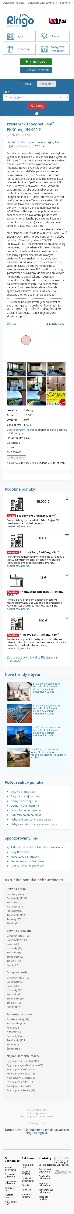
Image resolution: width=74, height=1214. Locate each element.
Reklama (28, 1158)
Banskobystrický (15, 894)
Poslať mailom (18, 146)
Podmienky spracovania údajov (37, 1116)
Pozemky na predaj (26, 810)
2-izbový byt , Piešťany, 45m (33, 552)
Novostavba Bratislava (25, 856)
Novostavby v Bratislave (20, 1077)
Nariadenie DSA (11, 1203)
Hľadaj (37, 106)
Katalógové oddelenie (45, 1184)
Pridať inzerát (38, 61)
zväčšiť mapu (55, 323)
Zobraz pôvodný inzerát (20, 429)
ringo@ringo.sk (37, 1133)
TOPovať (38, 146)
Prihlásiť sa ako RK (38, 70)
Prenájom (46, 83)
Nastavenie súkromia (11, 1182)
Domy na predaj (24, 801)
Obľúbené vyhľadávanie (41, 2)
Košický (11, 902)
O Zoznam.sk (12, 1159)
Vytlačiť (54, 142)
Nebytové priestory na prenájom (34, 824)
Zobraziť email (16, 457)
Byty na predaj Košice (18, 1069)
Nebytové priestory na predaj (32, 819)
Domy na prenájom (25, 805)
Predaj (28, 83)
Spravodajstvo (46, 1164)
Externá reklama (26, 1173)
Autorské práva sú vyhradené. (62, 1163)
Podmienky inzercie (37, 1113)
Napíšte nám (9, 1196)
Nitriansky (12, 906)
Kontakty (45, 1158)
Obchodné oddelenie (44, 1177)
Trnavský (11, 919)
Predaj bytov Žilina (17, 1086)
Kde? (6, 91)
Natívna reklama (26, 1195)
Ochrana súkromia (10, 1175)
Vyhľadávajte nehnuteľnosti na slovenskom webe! (35, 847)
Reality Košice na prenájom (27, 866)
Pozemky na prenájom (27, 815)
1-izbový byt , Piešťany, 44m (33, 635)
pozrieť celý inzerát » (18, 526)
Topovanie (65, 2)
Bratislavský (13, 898)
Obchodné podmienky (28, 1179)
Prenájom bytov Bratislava (27, 861)
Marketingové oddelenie (46, 1191)
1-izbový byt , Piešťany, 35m (31, 515)
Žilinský (11, 923)
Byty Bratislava (20, 852)
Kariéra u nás (9, 1189)
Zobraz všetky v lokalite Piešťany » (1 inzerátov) (33, 658)
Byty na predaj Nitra (17, 1082)
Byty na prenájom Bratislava (22, 1065)
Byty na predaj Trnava (18, 1090)
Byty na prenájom (25, 796)
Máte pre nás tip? (43, 1198)
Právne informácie (10, 1168)
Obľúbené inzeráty (13, 2)
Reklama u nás (27, 1166)
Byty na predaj (23, 791)
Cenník (25, 1185)
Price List (26, 1190)
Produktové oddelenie (45, 1170)
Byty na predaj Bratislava (20, 1061)
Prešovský (12, 910)
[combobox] (36, 97)
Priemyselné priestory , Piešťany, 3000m (35, 593)
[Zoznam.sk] (64, 1173)
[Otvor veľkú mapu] (26, 340)
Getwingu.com (36, 1123)
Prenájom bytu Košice (18, 1073)
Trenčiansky (13, 915)
